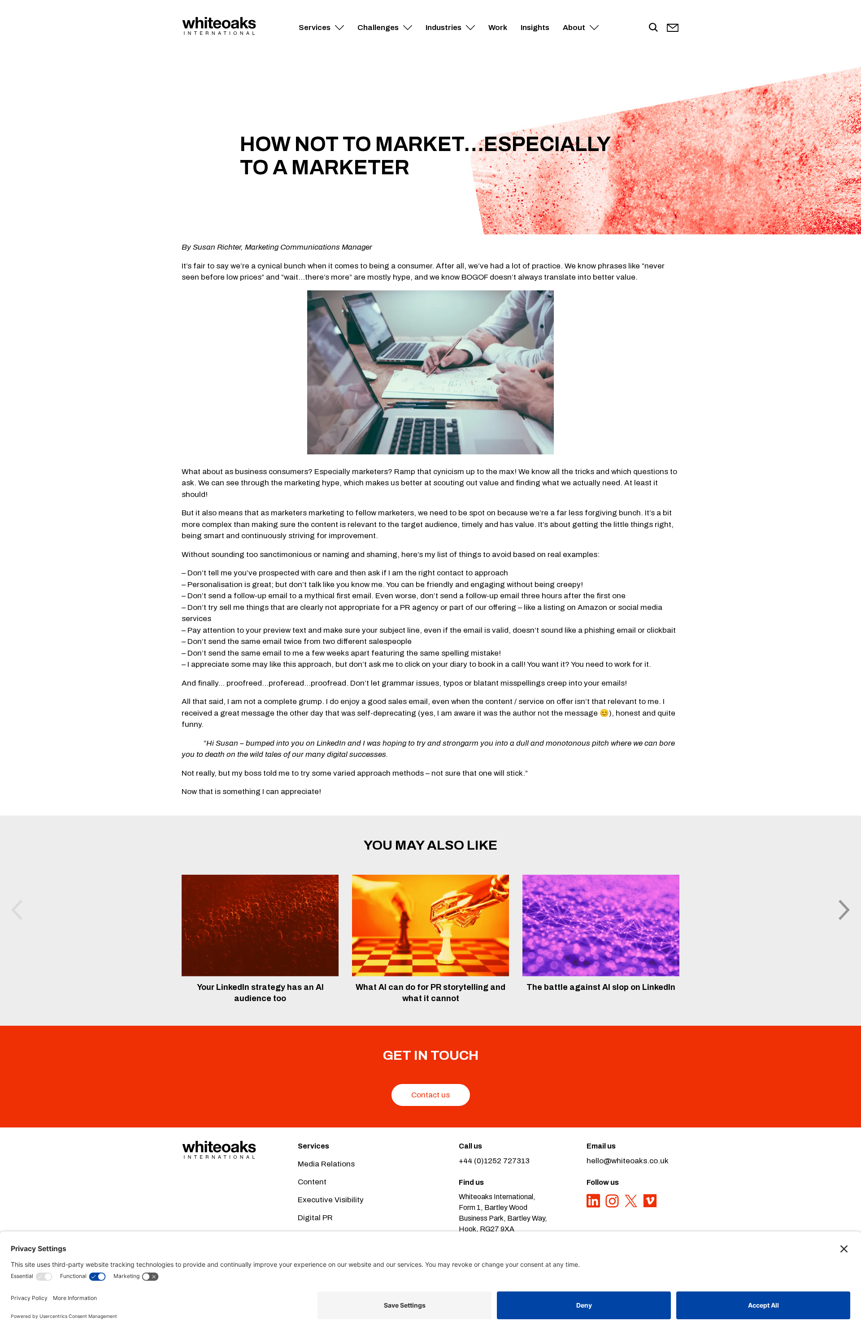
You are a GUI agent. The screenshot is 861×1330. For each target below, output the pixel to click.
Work (497, 27)
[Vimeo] (650, 1205)
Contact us (430, 1095)
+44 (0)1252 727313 (494, 1161)
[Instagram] (613, 1205)
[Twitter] (631, 1205)
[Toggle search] (653, 28)
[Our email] (672, 28)
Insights (535, 27)
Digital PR (315, 1217)
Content (312, 1182)
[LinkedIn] (594, 1205)
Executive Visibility (331, 1200)
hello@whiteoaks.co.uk (628, 1161)
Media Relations (326, 1164)
